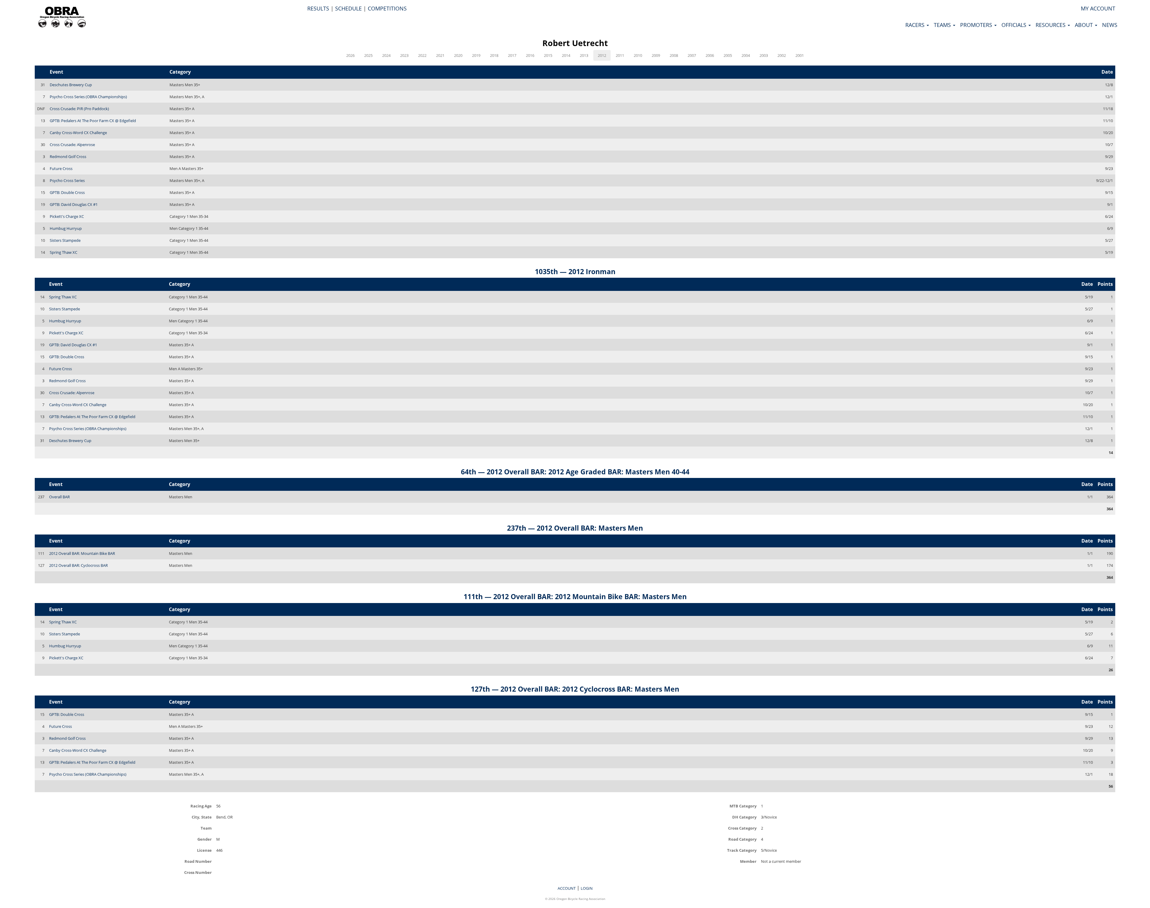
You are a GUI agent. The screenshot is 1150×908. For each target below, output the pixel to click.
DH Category (744, 816)
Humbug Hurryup (66, 228)
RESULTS (318, 8)
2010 (638, 55)
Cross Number (198, 872)
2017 (512, 55)
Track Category (741, 850)
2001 (799, 55)
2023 (404, 55)
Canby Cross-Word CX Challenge (78, 132)
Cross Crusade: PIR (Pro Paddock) (79, 108)
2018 (494, 55)
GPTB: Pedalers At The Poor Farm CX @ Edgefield (93, 120)
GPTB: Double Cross (67, 192)
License (204, 850)
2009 (656, 55)
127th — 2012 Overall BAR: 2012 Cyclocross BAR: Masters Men (575, 689)
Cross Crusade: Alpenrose (72, 144)
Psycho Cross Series (67, 180)
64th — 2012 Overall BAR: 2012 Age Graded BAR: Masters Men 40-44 (575, 471)
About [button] (1084, 24)
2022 (422, 55)
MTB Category (743, 805)
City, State (202, 816)
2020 (458, 55)
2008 (674, 55)
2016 (530, 55)
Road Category (742, 839)
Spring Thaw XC (63, 252)
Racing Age (201, 805)
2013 (584, 55)
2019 (476, 55)
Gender (204, 839)
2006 (710, 55)
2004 (746, 55)
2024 (386, 55)
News (1109, 24)
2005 (728, 55)
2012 (602, 55)
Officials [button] (1014, 24)
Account (567, 888)
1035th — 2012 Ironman (575, 271)
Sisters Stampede (65, 240)
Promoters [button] (977, 24)
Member (748, 861)
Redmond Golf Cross (68, 156)
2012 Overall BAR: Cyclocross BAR (78, 565)
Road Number (198, 861)
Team (206, 827)
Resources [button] (1051, 24)
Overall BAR (59, 496)
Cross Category (742, 827)
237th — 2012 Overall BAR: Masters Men (575, 528)
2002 (781, 55)
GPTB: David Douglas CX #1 (74, 204)
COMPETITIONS (387, 8)
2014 (566, 55)
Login (587, 888)
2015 (548, 55)
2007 (692, 55)
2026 (350, 55)
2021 (440, 55)
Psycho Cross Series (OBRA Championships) (88, 96)
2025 (368, 55)
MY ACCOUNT (1098, 8)
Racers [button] (915, 24)
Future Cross (61, 168)
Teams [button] (943, 24)
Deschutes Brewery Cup (71, 84)
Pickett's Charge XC (67, 216)
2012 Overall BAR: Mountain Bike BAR (82, 553)
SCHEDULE (348, 8)
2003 (763, 55)
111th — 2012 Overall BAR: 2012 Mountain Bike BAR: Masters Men (575, 596)
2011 (620, 55)
